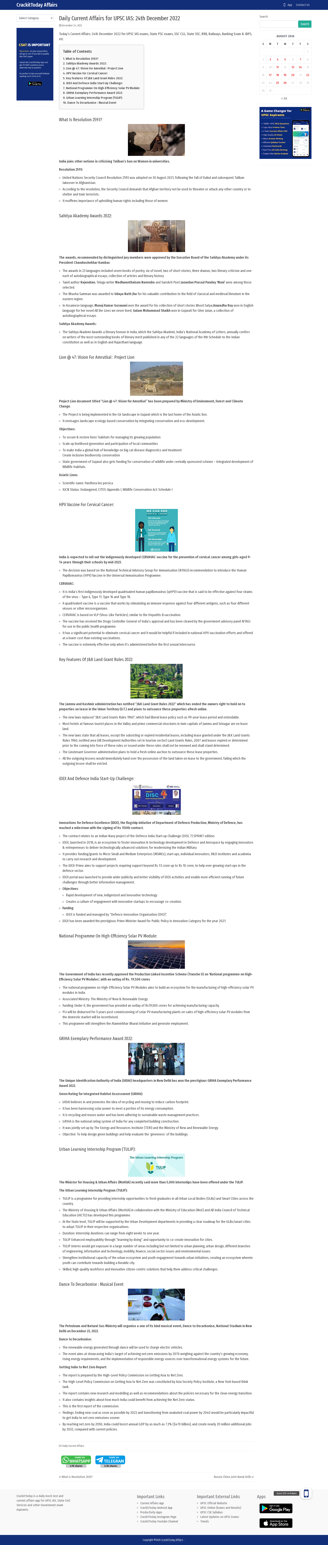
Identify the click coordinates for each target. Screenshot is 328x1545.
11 (277, 67)
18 (277, 75)
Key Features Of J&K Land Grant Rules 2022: (94, 78)
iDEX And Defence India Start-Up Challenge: (94, 83)
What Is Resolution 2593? (82, 58)
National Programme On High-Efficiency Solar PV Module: (103, 88)
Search (263, 16)
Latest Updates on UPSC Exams (219, 1517)
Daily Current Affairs (73, 1446)
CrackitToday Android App (156, 1508)
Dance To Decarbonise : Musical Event (91, 102)
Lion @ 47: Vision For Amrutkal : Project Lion (94, 68)
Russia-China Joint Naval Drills (232, 1477)
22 (307, 75)
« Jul (284, 98)
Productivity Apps (151, 1512)
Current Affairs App (152, 1503)
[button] (306, 1493)
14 (300, 67)
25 (277, 83)
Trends (204, 1521)
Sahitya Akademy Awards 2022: (86, 63)
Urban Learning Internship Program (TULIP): (94, 98)
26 (285, 83)
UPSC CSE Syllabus (211, 1512)
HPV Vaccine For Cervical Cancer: (87, 73)
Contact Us (303, 5)
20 (292, 75)
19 (285, 75)
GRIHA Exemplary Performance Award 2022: (94, 93)
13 (293, 67)
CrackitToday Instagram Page (158, 1517)
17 (270, 75)
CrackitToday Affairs (37, 5)
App (288, 5)
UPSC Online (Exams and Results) (220, 1508)
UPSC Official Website (213, 1503)
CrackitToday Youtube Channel (159, 1521)
